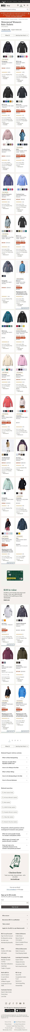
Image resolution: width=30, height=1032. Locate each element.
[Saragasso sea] (20, 56)
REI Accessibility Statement (20, 1029)
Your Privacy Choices (20, 1021)
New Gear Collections (7, 963)
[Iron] (21, 493)
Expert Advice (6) (16, 29)
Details (21, 896)
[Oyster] (17, 620)
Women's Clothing (5, 19)
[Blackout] (20, 144)
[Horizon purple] (23, 56)
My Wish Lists (4, 940)
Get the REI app (15, 879)
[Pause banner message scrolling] (28, 13)
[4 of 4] (23, 54)
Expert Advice (19, 959)
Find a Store (4, 994)
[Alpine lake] (18, 144)
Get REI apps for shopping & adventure (15, 1007)
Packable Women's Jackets (10, 812)
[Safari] (5, 231)
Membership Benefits (7, 942)
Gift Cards (3, 953)
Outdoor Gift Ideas (6, 951)
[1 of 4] (6, 54)
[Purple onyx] (5, 326)
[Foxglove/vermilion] (17, 326)
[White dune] (6, 144)
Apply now (7, 600)
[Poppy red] (25, 411)
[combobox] (15, 9)
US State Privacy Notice (19, 1024)
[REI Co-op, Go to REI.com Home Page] (3, 5)
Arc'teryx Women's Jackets (10, 797)
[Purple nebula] (6, 101)
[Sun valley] (19, 533)
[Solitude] (26, 370)
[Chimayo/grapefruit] (9, 370)
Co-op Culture (5, 977)
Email (2, 899)
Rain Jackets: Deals (8, 792)
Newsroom (18, 981)
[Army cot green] (19, 231)
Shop (8, 5)
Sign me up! (15, 907)
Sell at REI (3, 979)
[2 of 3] (22, 142)
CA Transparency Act (20, 1028)
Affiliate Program (5, 981)
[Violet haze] (23, 144)
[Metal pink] (4, 144)
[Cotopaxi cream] (5, 370)
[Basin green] (17, 663)
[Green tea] (11, 533)
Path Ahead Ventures (21, 966)
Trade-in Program (5, 968)
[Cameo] (7, 533)
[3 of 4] (8, 54)
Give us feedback (11, 889)
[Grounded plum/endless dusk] (25, 189)
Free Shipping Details (21, 953)
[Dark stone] (11, 231)
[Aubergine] (3, 663)
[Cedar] (10, 144)
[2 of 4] (7, 54)
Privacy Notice (8, 1024)
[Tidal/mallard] (21, 326)
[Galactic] (4, 189)
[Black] (4, 56)
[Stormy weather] (5, 663)
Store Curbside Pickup (22, 942)
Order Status (19, 936)
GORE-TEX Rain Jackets (9, 807)
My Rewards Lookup (6, 938)
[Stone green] (21, 101)
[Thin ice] (3, 493)
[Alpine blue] (17, 455)
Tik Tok (10, 1003)
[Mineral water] (3, 326)
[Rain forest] (25, 144)
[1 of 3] (21, 142)
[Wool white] (8, 56)
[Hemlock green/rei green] (9, 326)
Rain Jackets (7, 802)
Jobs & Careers (5, 974)
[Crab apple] (8, 411)
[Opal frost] (20, 189)
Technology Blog (20, 983)
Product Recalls (8, 1028)
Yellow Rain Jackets (8, 817)
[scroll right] (13, 56)
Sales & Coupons (20, 951)
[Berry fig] (6, 56)
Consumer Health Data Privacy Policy (15, 1026)
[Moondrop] (21, 370)
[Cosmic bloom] (19, 455)
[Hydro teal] (26, 231)
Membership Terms (7, 1029)
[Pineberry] (17, 370)
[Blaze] (5, 620)
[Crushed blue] (3, 231)
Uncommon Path (20, 964)
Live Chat (3, 996)
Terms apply (7, 597)
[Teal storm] (8, 101)
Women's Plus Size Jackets (10, 822)
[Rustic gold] (10, 101)
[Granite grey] (7, 455)
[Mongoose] (21, 455)
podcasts (24, 1003)
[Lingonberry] (8, 189)
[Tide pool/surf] (3, 370)
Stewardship (19, 985)
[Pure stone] (25, 56)
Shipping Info (19, 944)
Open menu (27, 5)
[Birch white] (10, 56)
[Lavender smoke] (24, 231)
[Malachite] (7, 370)
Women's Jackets (13, 19)
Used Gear (4, 966)
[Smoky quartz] (10, 189)
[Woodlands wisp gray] (11, 326)
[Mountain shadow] (17, 533)
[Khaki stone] (3, 455)
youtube (20, 1003)
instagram (6, 1003)
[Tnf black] (23, 189)
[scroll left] (2, 56)
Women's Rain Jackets (23, 19)
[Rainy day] (20, 411)
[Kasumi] (24, 370)
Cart (24, 5)
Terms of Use (8, 1021)
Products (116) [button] (6, 29)
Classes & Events (20, 962)
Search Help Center (6, 992)
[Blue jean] (5, 533)
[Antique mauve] (9, 231)
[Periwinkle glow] (18, 189)
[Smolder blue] (5, 276)
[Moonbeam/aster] (11, 370)
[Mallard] (6, 189)
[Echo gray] (19, 101)
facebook (13, 1003)
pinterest (17, 1003)
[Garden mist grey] (9, 533)
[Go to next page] (20, 740)
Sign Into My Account (7, 936)
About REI (18, 974)
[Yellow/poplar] (24, 326)
